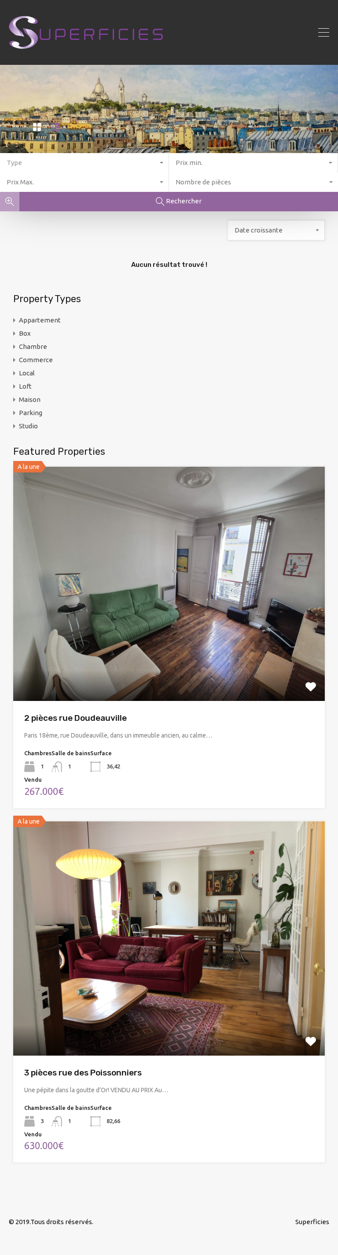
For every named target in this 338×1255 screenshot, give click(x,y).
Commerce (36, 359)
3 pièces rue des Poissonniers (83, 1073)
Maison (29, 399)
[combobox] (84, 162)
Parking (30, 412)
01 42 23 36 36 (283, 32)
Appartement (40, 320)
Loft (25, 386)
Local (27, 373)
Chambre (33, 346)
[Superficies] (86, 54)
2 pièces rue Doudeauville (75, 718)
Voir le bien (169, 653)
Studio (28, 426)
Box (25, 333)
